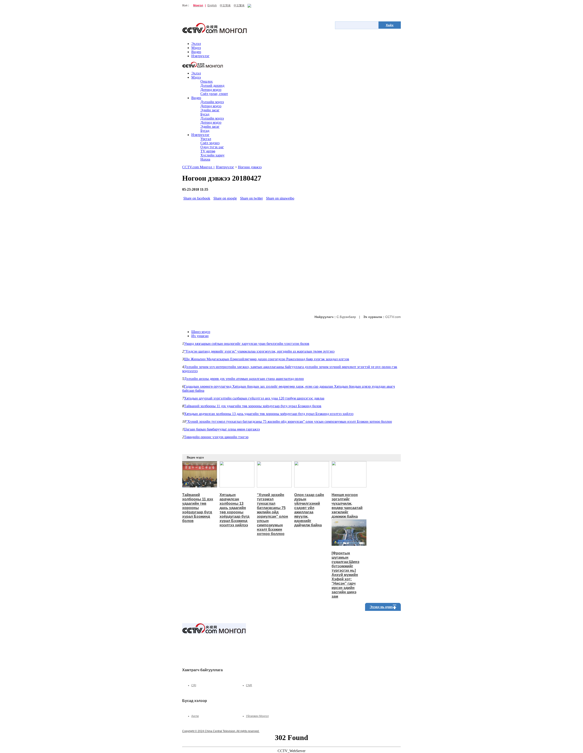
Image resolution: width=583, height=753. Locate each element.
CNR (249, 685)
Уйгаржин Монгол (257, 716)
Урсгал (205, 139)
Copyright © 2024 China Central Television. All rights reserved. (220, 731)
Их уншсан (200, 336)
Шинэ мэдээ (200, 332)
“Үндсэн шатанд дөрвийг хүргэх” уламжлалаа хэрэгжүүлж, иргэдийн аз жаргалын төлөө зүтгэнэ (259, 351)
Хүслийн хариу (212, 155)
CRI (193, 685)
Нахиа (205, 159)
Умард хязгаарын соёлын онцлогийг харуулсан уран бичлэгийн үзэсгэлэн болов (246, 344)
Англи (195, 716)
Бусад (204, 114)
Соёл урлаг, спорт (214, 94)
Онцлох (206, 81)
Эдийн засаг (210, 110)
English (212, 5)
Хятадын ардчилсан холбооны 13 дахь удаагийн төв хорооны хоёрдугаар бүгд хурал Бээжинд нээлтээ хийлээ (268, 414)
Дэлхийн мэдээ (212, 102)
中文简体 (225, 5)
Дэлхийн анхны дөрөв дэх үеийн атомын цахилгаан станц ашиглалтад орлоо (244, 379)
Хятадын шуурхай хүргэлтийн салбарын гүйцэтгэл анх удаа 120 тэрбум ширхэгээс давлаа (254, 398)
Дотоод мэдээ (210, 90)
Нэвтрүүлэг (200, 56)
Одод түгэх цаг (212, 147)
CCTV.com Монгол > (198, 167)
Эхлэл (196, 44)
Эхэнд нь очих (381, 607)
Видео (196, 52)
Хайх (390, 25)
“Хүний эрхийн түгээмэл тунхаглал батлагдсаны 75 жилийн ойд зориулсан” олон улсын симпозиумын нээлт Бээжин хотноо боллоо (289, 421)
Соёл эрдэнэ (210, 143)
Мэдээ (196, 48)
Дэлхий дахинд (212, 85)
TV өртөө (207, 151)
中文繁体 (239, 5)
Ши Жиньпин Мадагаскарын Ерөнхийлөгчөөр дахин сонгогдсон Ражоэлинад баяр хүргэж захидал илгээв (266, 359)
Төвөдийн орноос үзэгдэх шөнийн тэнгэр (216, 437)
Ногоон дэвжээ (250, 167)
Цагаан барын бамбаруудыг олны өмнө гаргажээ (222, 429)
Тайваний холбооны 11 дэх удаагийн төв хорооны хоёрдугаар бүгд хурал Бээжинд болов (252, 406)
